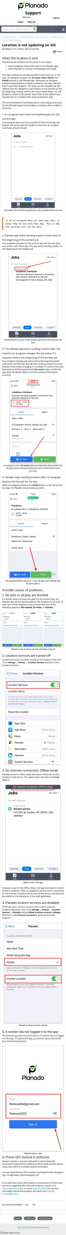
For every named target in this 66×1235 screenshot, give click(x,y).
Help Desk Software (26, 1227)
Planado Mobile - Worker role (33, 36)
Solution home (9, 36)
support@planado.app (12, 1188)
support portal (39, 1188)
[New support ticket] (42, 29)
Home (18, 1218)
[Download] (27, 636)
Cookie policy (45, 1218)
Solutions (29, 1218)
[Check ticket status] (52, 29)
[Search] (35, 29)
